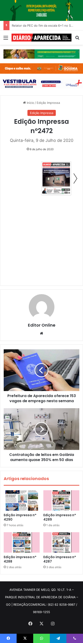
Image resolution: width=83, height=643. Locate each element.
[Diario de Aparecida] (41, 37)
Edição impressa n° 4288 (20, 559)
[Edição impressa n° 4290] (22, 500)
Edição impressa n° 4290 (20, 517)
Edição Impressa (48, 103)
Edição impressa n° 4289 (59, 517)
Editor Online (41, 325)
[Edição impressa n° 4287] (61, 542)
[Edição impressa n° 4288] (22, 542)
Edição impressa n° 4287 (59, 559)
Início (30, 103)
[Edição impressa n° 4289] (61, 500)
